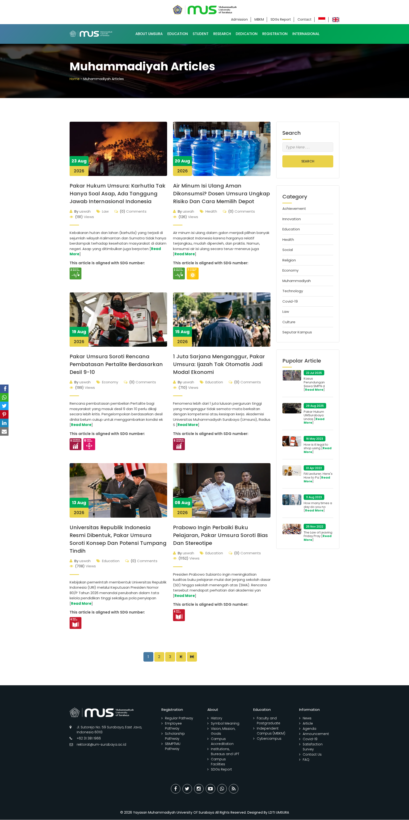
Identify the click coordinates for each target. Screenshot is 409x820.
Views (84, 216)
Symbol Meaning (225, 723)
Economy (110, 382)
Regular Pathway (179, 718)
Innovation (291, 218)
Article (308, 723)
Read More (184, 253)
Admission (239, 19)
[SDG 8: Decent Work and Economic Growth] (75, 444)
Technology (292, 290)
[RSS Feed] (233, 788)
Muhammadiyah (296, 280)
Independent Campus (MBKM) (271, 731)
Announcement (316, 733)
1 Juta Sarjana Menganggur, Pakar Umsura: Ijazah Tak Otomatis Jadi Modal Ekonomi (219, 364)
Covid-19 (290, 301)
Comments (133, 211)
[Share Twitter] (187, 788)
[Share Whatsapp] (222, 788)
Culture (288, 321)
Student (201, 33)
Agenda (309, 728)
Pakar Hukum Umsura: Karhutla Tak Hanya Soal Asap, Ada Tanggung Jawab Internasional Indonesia (117, 193)
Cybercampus (269, 738)
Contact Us (312, 754)
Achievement (294, 208)
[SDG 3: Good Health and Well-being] (75, 273)
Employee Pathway (173, 726)
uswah (82, 211)
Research (222, 33)
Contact (304, 19)
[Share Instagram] (199, 788)
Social (287, 249)
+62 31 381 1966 (89, 738)
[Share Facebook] (175, 788)
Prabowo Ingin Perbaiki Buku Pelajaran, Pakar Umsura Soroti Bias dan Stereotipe (220, 535)
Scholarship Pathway (175, 736)
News (307, 718)
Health (211, 211)
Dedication (247, 33)
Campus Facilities (218, 761)
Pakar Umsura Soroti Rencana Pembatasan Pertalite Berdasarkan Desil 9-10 (116, 364)
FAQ (306, 759)
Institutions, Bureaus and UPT (225, 751)
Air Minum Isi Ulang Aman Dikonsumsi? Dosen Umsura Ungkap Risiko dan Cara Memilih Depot (221, 193)
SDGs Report (281, 19)
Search (307, 161)
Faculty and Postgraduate (268, 721)
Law (105, 211)
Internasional (306, 33)
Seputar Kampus (297, 332)
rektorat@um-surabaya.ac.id (101, 744)
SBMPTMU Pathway (172, 746)
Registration (275, 33)
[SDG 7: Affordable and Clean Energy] (193, 273)
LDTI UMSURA (278, 812)
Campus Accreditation (222, 741)
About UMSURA (149, 33)
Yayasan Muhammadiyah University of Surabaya (173, 812)
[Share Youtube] (210, 788)
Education (177, 33)
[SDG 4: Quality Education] (75, 623)
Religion (289, 260)
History (216, 718)
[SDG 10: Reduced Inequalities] (89, 444)
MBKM (259, 19)
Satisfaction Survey (313, 747)
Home (75, 78)
